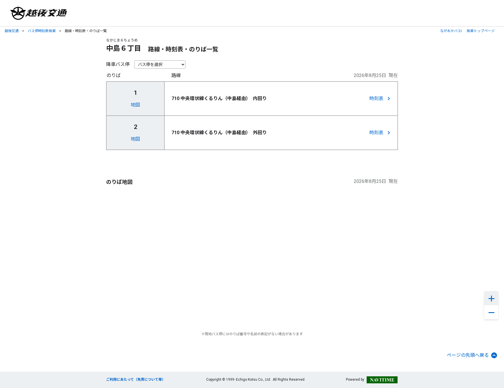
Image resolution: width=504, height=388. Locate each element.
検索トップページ (481, 31)
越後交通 (12, 31)
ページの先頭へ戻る (468, 355)
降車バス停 (118, 64)
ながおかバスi (451, 31)
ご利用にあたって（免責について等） (135, 379)
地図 (135, 105)
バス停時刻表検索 (42, 31)
